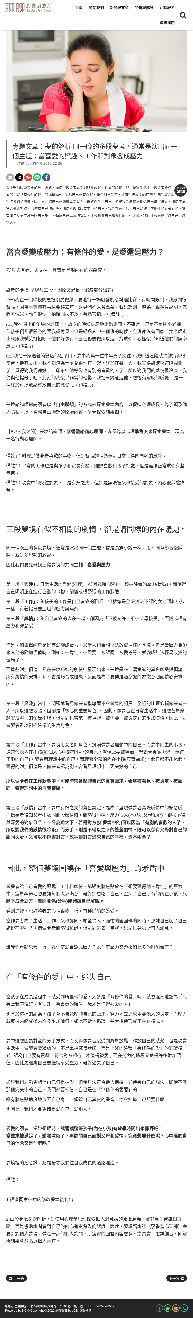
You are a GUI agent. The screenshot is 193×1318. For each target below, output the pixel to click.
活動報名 (167, 7)
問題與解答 (144, 7)
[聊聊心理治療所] (28, 7)
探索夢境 (105, 404)
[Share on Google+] (28, 177)
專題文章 (25, 146)
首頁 (79, 7)
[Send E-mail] (10, 177)
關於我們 (96, 7)
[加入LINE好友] (167, 1308)
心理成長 (151, 404)
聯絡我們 (167, 22)
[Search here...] (183, 15)
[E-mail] (176, 1308)
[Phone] (184, 1308)
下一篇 (175, 1279)
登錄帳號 (85, 1310)
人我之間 (26, 431)
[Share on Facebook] (46, 177)
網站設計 (61, 1310)
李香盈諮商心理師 (85, 431)
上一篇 (18, 1279)
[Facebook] (159, 1308)
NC (24, 1310)
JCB (75, 1310)
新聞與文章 (119, 7)
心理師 (32, 163)
